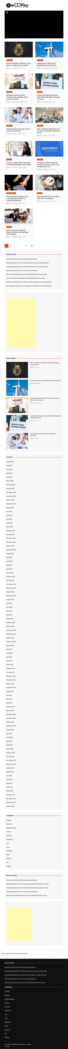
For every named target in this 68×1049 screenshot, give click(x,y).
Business (9, 60)
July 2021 (9, 695)
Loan (7, 847)
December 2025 (11, 492)
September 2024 (11, 550)
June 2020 (9, 737)
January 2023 (10, 626)
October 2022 (10, 638)
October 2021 (10, 684)
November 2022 (11, 634)
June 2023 (9, 607)
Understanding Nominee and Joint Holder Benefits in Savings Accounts (48, 97)
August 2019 (10, 772)
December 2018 (11, 798)
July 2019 (9, 775)
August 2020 (10, 729)
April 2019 (9, 787)
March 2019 (9, 791)
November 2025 (11, 496)
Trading (8, 866)
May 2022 (9, 657)
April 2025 (9, 523)
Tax (7, 862)
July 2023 (9, 603)
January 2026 (10, 488)
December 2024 (11, 538)
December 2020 (11, 714)
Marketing (9, 851)
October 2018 (10, 806)
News (8, 854)
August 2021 (10, 691)
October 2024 (10, 546)
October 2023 (10, 592)
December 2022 (11, 630)
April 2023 (9, 615)
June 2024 (9, 561)
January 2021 (10, 710)
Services (9, 92)
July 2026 (9, 465)
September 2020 (11, 726)
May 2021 (9, 699)
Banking (8, 820)
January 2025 (10, 534)
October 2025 (10, 500)
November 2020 (11, 718)
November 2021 (11, 680)
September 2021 (11, 687)
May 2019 (9, 783)
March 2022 (9, 664)
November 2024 (11, 542)
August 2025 (10, 507)
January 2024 (10, 580)
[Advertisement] (34, 26)
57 (26, 245)
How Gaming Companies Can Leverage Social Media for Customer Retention (17, 198)
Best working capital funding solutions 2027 (14, 953)
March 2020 (9, 749)
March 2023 (9, 618)
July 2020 (9, 733)
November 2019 (11, 764)
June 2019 (9, 779)
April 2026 (9, 477)
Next (31, 245)
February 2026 (10, 484)
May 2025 (9, 519)
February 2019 (10, 795)
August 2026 (10, 461)
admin (9, 68)
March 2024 (9, 573)
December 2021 (11, 676)
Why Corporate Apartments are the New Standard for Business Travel (48, 131)
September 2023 (11, 595)
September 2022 (11, 641)
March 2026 (9, 481)
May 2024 (9, 565)
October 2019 (10, 768)
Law (7, 843)
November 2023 (11, 588)
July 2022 (9, 649)
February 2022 (10, 668)
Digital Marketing (11, 193)
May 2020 (9, 741)
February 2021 (10, 706)
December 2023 (11, 584)
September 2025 (11, 504)
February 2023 (10, 622)
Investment (9, 839)
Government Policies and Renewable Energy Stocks (21, 259)
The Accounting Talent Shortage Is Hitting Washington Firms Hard (25, 278)
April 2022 (9, 661)
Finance (40, 92)
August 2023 (10, 599)
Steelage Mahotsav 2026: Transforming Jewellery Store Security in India (17, 97)
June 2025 (9, 515)
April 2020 (9, 745)
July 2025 (9, 511)
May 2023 (9, 611)
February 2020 (10, 752)
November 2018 (11, 802)
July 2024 (9, 557)
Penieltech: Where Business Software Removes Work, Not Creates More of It (48, 165)
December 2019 (11, 760)
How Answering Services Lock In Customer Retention (22, 270)
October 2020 (10, 722)
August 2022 (10, 645)
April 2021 (9, 703)
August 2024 (10, 553)
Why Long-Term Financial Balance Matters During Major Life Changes (17, 232)
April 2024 (9, 569)
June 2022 (9, 653)
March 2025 (9, 526)
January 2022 (10, 672)
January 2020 (10, 756)
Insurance (9, 835)
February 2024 (10, 576)
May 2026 (9, 473)
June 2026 (9, 469)
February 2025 (10, 530)
